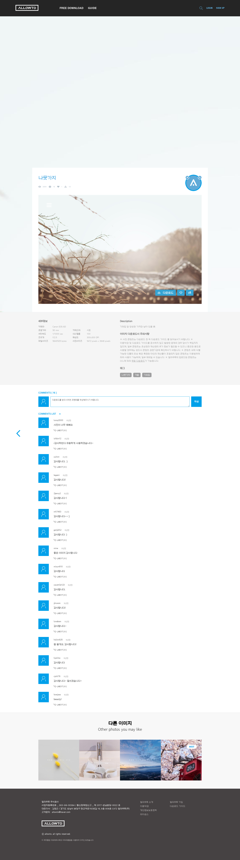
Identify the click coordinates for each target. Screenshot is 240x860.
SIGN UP (220, 8)
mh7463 (57, 512)
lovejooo (57, 694)
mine (56, 548)
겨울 (137, 375)
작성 (196, 401)
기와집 (147, 375)
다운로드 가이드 (159, 339)
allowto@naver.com (61, 812)
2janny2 (57, 493)
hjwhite (57, 658)
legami (57, 475)
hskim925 (58, 640)
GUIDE (92, 8)
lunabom (57, 621)
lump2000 (58, 420)
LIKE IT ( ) (62, 430)
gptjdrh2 (57, 530)
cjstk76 (57, 676)
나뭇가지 (126, 375)
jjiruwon (57, 603)
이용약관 (144, 806)
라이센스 (144, 814)
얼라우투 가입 (176, 802)
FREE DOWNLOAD (71, 8)
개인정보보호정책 (148, 810)
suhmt (56, 457)
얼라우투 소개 (146, 802)
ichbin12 (57, 438)
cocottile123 (59, 585)
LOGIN (209, 8)
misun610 (58, 566)
